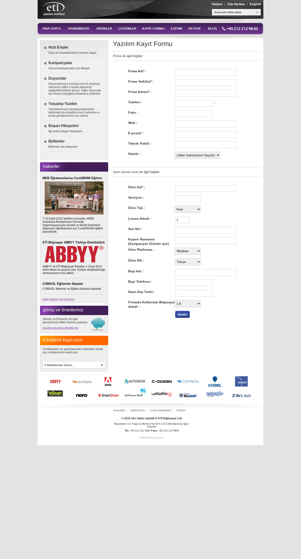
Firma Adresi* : (139, 92)
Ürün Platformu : (141, 249)
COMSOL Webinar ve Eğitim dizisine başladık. (72, 288)
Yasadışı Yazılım (62, 104)
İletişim (217, 4)
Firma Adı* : (137, 71)
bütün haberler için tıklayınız (59, 299)
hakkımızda (137, 410)
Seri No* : (135, 229)
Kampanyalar (60, 63)
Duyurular (57, 78)
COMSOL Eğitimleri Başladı (63, 283)
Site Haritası (236, 4)
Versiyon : (136, 197)
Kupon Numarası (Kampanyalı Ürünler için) (148, 241)
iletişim (181, 410)
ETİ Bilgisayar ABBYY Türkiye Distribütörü (74, 242)
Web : (132, 123)
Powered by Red (151, 438)
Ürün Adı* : (136, 187)
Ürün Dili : (136, 260)
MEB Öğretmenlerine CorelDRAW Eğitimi (72, 178)
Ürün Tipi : (136, 208)
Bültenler (56, 141)
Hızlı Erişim (58, 47)
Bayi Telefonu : (140, 281)
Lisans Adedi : (139, 218)
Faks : (133, 112)
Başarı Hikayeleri (63, 126)
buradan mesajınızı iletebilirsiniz (61, 327)
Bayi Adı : (135, 271)
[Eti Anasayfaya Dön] (54, 9)
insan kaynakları (160, 410)
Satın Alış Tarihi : (141, 292)
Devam (102, 364)
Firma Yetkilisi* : (141, 81)
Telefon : (135, 102)
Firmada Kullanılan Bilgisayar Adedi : (151, 304)
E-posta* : (136, 133)
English (255, 4)
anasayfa (119, 410)
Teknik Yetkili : (139, 143)
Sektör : (134, 154)
